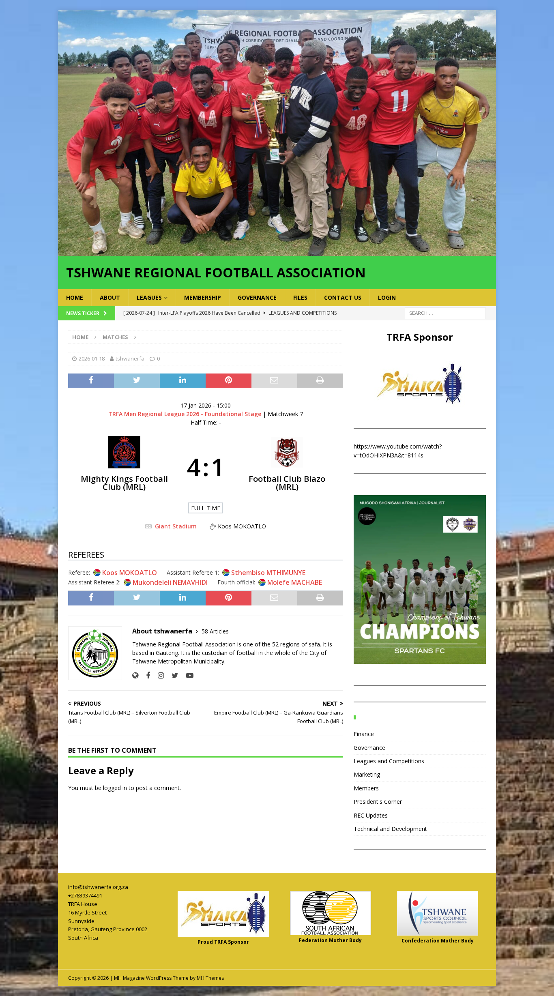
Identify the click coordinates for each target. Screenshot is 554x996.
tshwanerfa (130, 358)
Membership (202, 297)
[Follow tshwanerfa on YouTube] (186, 675)
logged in (115, 788)
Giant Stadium (176, 526)
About (110, 297)
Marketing (367, 774)
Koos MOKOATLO (129, 572)
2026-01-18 (92, 358)
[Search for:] (445, 312)
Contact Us (342, 297)
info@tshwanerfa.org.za (98, 887)
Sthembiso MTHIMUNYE (268, 572)
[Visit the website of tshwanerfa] (135, 675)
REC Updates (371, 815)
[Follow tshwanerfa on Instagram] (158, 675)
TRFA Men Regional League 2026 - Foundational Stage (185, 414)
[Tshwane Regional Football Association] (277, 251)
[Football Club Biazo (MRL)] (287, 467)
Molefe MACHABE (294, 582)
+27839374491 (85, 895)
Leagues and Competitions (389, 761)
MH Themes (210, 978)
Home (74, 297)
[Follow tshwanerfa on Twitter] (171, 675)
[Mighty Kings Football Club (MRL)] (124, 467)
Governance (257, 297)
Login (387, 297)
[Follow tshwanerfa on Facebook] (145, 675)
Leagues (149, 297)
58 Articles (215, 631)
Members (366, 788)
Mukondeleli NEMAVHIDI (170, 582)
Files (300, 297)
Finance (364, 734)
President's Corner (378, 801)
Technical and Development (390, 829)
